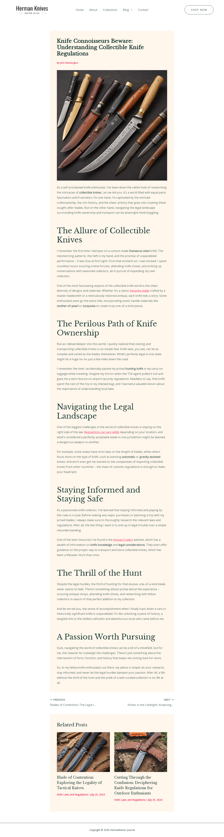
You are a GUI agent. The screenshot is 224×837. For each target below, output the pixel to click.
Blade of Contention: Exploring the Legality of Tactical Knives (79, 782)
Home (80, 10)
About (93, 10)
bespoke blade (139, 291)
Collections (110, 10)
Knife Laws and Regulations (72, 794)
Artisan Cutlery (123, 540)
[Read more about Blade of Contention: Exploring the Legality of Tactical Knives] (83, 752)
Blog (126, 10)
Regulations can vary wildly (101, 432)
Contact (143, 10)
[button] (130, 9)
